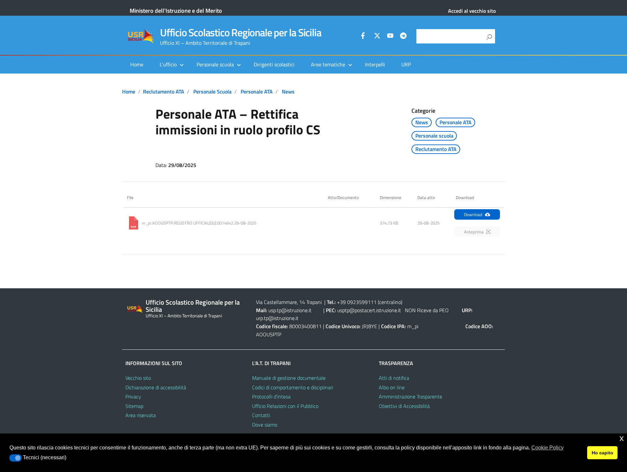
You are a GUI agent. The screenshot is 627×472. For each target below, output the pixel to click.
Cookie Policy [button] (547, 447)
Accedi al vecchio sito (472, 11)
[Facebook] (364, 36)
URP (406, 64)
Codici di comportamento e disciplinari (292, 387)
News (288, 91)
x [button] (621, 438)
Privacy (133, 396)
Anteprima (474, 231)
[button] (15, 458)
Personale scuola (212, 91)
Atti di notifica (394, 378)
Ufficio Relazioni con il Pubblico (285, 406)
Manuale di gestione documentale (289, 378)
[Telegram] (403, 36)
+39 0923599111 (357, 302)
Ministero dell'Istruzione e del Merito (176, 10)
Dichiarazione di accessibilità (155, 387)
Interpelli (375, 64)
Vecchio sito (138, 378)
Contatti (261, 415)
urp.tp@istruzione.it (277, 318)
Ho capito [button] (602, 452)
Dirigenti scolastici (274, 64)
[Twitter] (377, 36)
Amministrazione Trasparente (410, 396)
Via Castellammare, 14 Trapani (289, 302)
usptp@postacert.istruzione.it (369, 310)
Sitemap (134, 406)
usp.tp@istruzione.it (290, 310)
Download (473, 214)
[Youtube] (390, 36)
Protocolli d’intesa (271, 396)
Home (136, 64)
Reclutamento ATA (163, 91)
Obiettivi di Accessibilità (404, 406)
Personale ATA (257, 91)
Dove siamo (264, 425)
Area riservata (140, 415)
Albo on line (392, 387)
